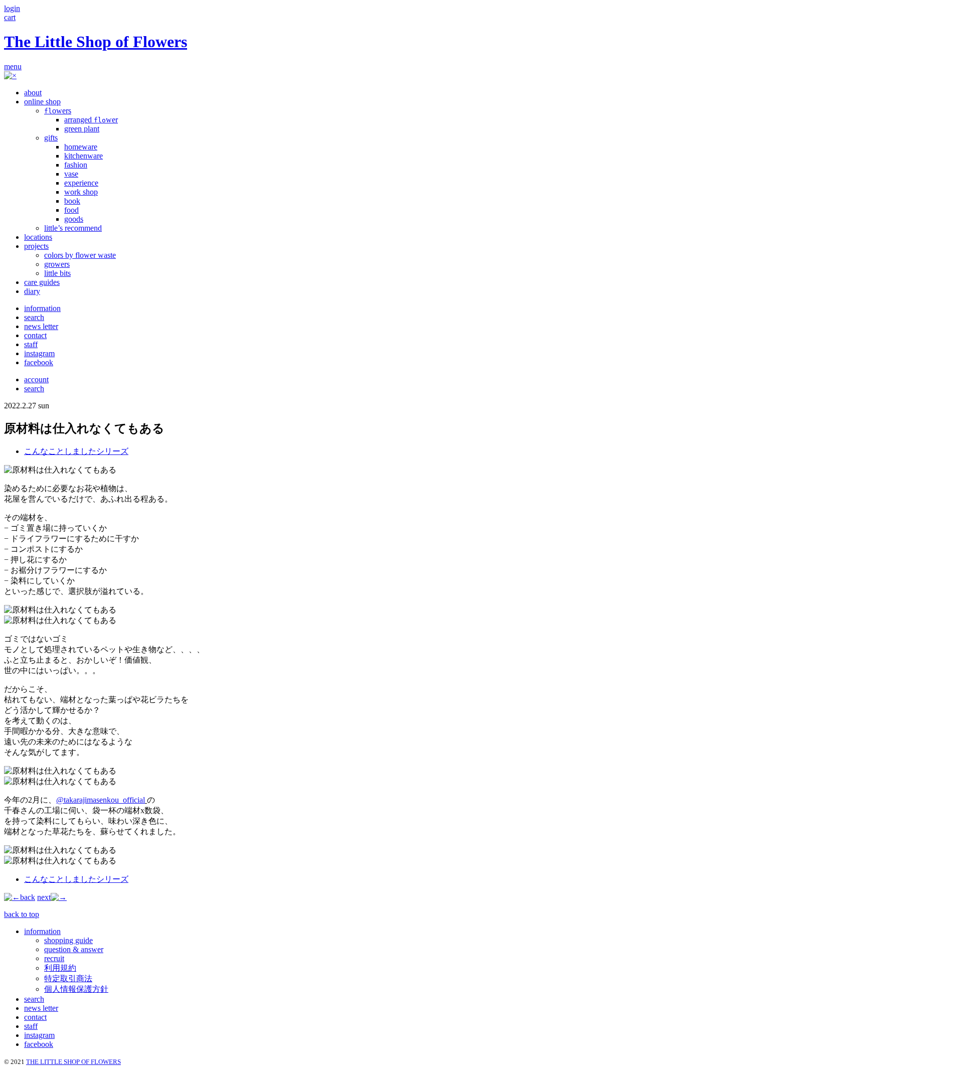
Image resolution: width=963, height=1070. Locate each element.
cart (10, 17)
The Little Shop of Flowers (95, 42)
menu (13, 66)
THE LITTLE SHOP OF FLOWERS (73, 1061)
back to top (21, 914)
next (44, 897)
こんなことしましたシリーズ (76, 451)
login (12, 8)
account (36, 379)
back (27, 897)
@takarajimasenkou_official (100, 800)
